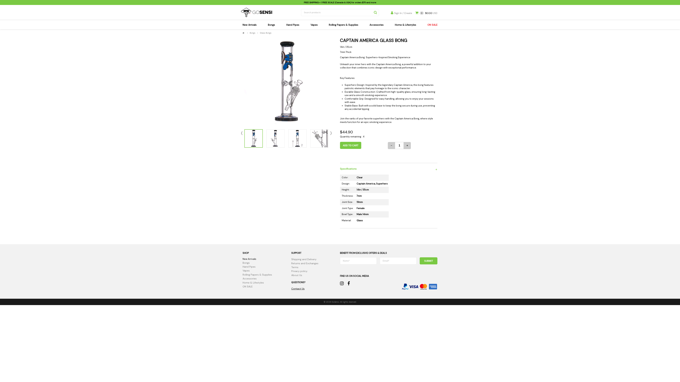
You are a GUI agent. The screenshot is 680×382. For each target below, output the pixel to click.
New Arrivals (250, 24)
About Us (296, 275)
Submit (428, 261)
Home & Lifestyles (405, 24)
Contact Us (298, 288)
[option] (286, 82)
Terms (294, 267)
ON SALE (432, 24)
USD (429, 13)
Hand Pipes (292, 24)
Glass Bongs (265, 33)
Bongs (271, 24)
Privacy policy (299, 271)
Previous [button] (242, 133)
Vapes (314, 24)
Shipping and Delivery (303, 259)
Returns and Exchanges (304, 263)
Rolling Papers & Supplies (343, 24)
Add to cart (350, 145)
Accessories (377, 24)
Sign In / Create (403, 13)
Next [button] (330, 133)
